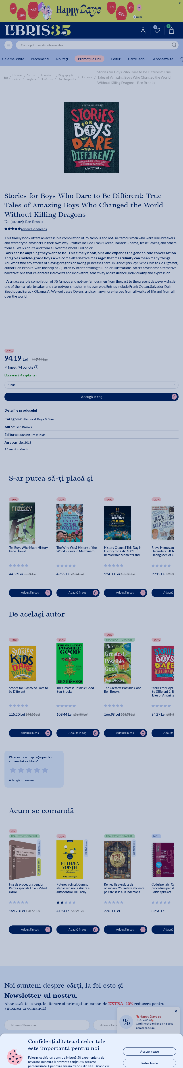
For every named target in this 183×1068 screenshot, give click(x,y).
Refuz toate (149, 1063)
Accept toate (149, 1051)
